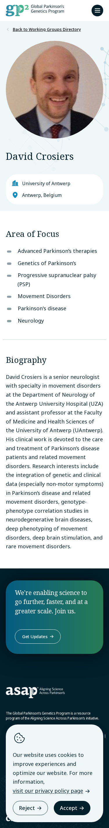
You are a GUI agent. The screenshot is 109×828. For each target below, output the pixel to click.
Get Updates (35, 636)
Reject (27, 807)
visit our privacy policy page (48, 790)
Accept (68, 807)
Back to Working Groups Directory (47, 29)
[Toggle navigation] (97, 10)
